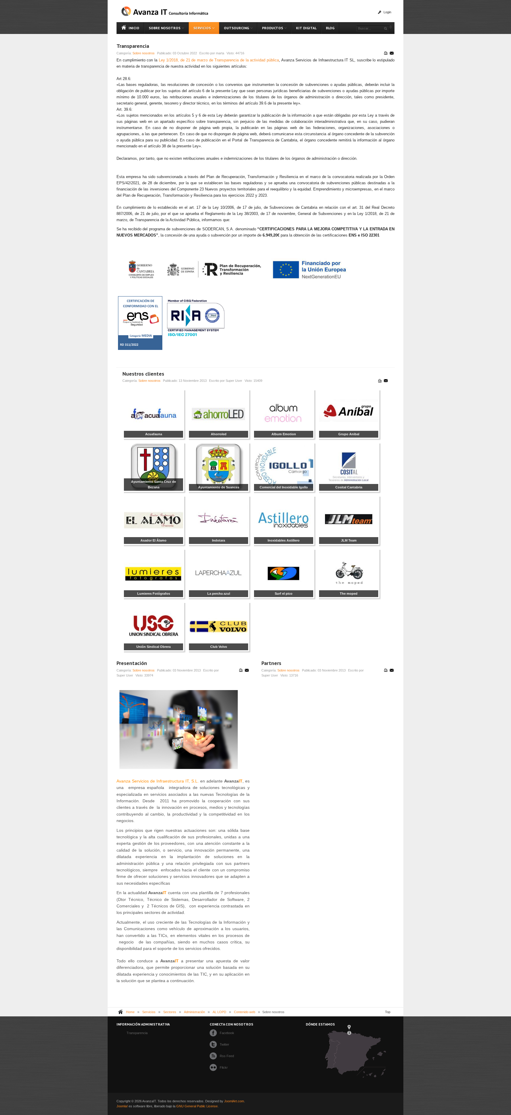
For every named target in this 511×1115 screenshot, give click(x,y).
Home (130, 1012)
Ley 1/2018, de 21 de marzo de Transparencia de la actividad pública (219, 60)
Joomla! (122, 1106)
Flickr (224, 1067)
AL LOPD (219, 1012)
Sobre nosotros (143, 53)
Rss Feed (227, 1056)
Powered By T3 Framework (383, 1104)
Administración (194, 1012)
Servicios (149, 1012)
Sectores (169, 1012)
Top (387, 1012)
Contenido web (244, 1012)
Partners (271, 663)
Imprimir (385, 53)
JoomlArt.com (234, 1101)
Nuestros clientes (143, 373)
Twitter (224, 1044)
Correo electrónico (391, 53)
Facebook (227, 1033)
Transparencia (133, 46)
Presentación (132, 663)
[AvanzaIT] (165, 11)
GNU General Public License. (197, 1106)
